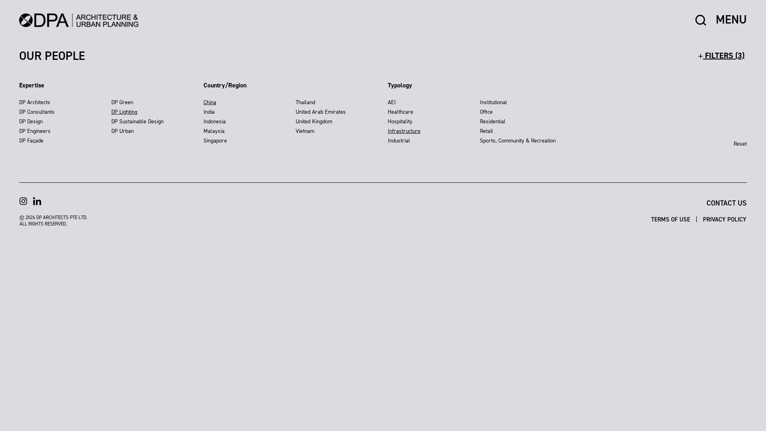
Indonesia (214, 121)
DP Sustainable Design (137, 121)
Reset (740, 144)
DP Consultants (37, 112)
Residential (492, 121)
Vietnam (305, 131)
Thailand (305, 102)
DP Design (31, 121)
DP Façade (31, 140)
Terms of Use (671, 219)
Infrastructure (404, 131)
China (209, 102)
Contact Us (726, 203)
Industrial (399, 140)
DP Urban (122, 131)
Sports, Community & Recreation (518, 140)
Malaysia (214, 131)
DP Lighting (124, 112)
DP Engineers (35, 131)
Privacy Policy (724, 219)
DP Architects (34, 102)
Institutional (493, 102)
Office (486, 112)
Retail (486, 131)
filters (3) (723, 55)
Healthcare (400, 112)
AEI (392, 102)
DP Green (122, 102)
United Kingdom (314, 121)
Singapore (215, 140)
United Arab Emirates (321, 112)
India (209, 112)
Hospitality (400, 121)
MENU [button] (731, 20)
